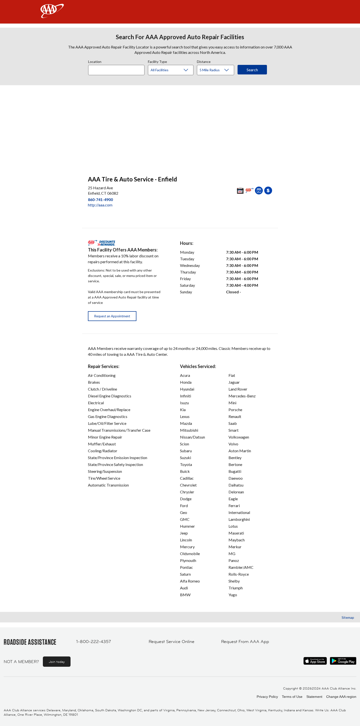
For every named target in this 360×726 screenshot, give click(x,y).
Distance (204, 61)
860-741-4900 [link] (100, 199)
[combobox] (118, 69)
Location (94, 61)
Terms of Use (292, 697)
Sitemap (348, 617)
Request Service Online (171, 641)
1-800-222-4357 (93, 641)
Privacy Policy (267, 697)
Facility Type (157, 61)
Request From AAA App (245, 641)
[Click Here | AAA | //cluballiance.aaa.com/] (52, 15)
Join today (57, 661)
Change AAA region (341, 697)
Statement (314, 697)
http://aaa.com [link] (100, 204)
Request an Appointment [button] (112, 316)
